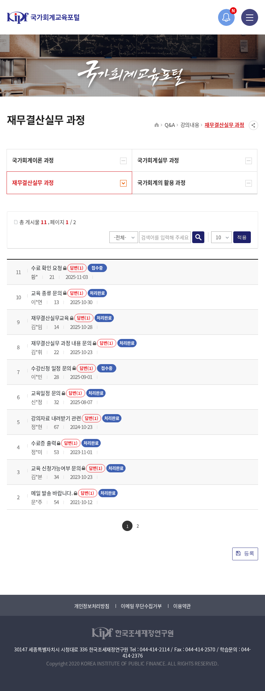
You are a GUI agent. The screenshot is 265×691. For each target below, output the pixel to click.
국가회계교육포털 (43, 18)
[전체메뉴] (249, 17)
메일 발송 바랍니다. (52, 493)
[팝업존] (226, 17)
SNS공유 (253, 125)
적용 (242, 237)
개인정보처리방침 (91, 605)
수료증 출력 (43, 443)
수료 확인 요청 (46, 267)
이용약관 (182, 605)
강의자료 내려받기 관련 (56, 418)
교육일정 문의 (46, 393)
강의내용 (189, 124)
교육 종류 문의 (46, 293)
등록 (248, 553)
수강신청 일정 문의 (51, 368)
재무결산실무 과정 (224, 124)
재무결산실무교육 (50, 317)
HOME (156, 125)
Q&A (170, 124)
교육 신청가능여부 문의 (56, 468)
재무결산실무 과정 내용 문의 (61, 343)
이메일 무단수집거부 (141, 605)
